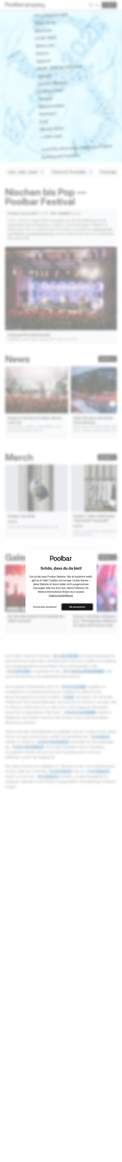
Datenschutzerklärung (61, 595)
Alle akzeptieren (77, 606)
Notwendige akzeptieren (45, 606)
